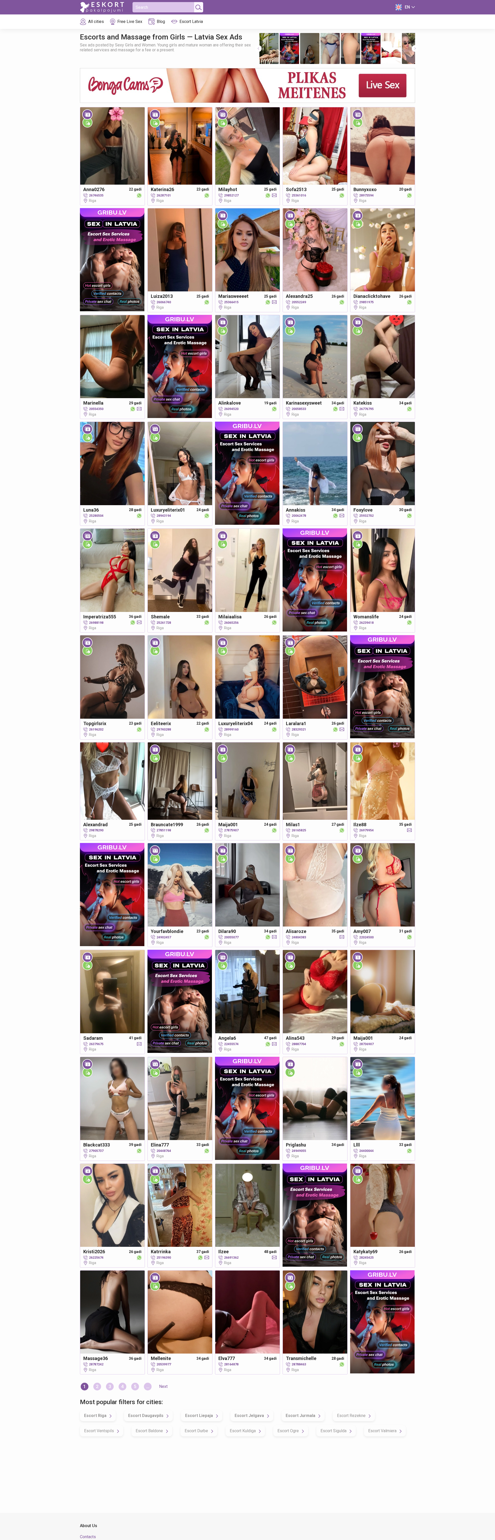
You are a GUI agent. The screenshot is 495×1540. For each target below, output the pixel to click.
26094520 (231, 409)
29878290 (96, 830)
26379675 (96, 1044)
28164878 (231, 1364)
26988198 (96, 623)
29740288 (163, 729)
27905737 (96, 1151)
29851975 (366, 302)
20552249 (299, 302)
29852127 (231, 195)
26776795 (366, 409)
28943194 (163, 516)
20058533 (299, 409)
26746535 (96, 195)
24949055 (299, 1151)
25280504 (96, 516)
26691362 (231, 1257)
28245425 (366, 1257)
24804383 (299, 937)
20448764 (163, 1151)
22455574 (231, 1044)
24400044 (366, 1151)
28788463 (299, 1364)
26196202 (96, 729)
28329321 (299, 729)
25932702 (366, 516)
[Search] (198, 7)
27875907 (231, 830)
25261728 (163, 623)
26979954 (366, 830)
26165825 (299, 830)
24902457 (163, 937)
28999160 (231, 729)
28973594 (366, 195)
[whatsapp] (138, 195)
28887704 (299, 1044)
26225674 (96, 1257)
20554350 (96, 409)
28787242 (96, 1364)
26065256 (231, 623)
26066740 (163, 302)
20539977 (163, 1364)
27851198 (163, 830)
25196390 (163, 1257)
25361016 (299, 195)
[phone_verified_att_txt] (87, 122)
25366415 (231, 302)
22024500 (366, 937)
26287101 (163, 195)
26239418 (366, 623)
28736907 (366, 1044)
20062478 (299, 516)
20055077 (231, 937)
